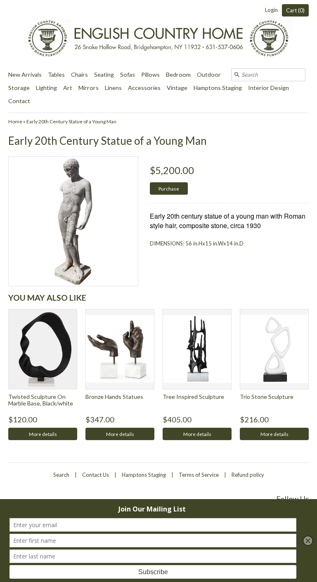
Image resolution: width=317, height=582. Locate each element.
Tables (56, 74)
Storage (19, 87)
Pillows (150, 74)
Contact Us (95, 474)
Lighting (46, 87)
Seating (104, 74)
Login (271, 10)
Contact (19, 100)
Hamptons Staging (218, 87)
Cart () (295, 10)
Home (15, 121)
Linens (113, 87)
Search (61, 474)
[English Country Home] (158, 34)
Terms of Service (199, 474)
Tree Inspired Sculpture (193, 396)
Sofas (127, 74)
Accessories (144, 87)
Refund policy (248, 474)
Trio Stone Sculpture (266, 396)
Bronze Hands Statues (114, 396)
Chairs (79, 74)
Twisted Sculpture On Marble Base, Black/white (40, 399)
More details (43, 434)
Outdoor (209, 74)
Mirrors (88, 87)
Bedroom (178, 74)
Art (67, 87)
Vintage (177, 87)
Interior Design (268, 87)
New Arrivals (25, 74)
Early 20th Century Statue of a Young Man (71, 121)
